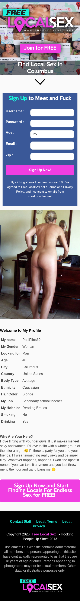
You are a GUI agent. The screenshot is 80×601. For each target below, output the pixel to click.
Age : (10, 132)
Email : (11, 144)
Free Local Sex (44, 534)
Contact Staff (20, 521)
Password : (15, 122)
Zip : (9, 155)
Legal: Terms (46, 521)
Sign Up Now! (40, 170)
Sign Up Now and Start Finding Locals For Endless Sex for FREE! (40, 490)
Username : (15, 111)
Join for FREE (40, 48)
